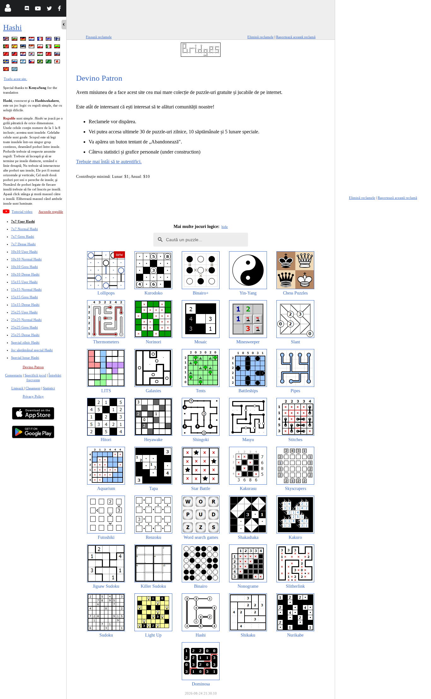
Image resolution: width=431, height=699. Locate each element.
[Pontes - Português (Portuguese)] (6, 47)
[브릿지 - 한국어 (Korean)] (32, 55)
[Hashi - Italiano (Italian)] (49, 47)
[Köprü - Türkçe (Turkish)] (49, 55)
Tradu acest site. (15, 79)
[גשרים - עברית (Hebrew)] (23, 63)
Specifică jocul (35, 375)
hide (224, 227)
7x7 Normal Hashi (24, 229)
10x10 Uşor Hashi (24, 251)
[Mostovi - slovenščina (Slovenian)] (57, 55)
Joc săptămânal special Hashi (32, 350)
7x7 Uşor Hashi (23, 221)
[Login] (7, 9)
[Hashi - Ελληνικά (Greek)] (15, 70)
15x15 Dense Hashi (25, 304)
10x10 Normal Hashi (26, 259)
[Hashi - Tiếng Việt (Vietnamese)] (6, 70)
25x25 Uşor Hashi (24, 312)
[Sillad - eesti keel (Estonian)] (23, 47)
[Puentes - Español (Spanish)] (15, 47)
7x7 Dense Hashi (23, 244)
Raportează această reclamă (296, 37)
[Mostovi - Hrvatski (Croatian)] (23, 55)
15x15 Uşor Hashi (24, 282)
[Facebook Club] (60, 9)
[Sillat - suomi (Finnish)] (57, 40)
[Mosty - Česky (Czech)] (32, 63)
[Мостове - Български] (15, 40)
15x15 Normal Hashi (26, 289)
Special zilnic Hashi (25, 342)
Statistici (49, 388)
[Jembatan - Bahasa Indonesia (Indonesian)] (32, 47)
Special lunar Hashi (25, 357)
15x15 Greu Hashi (24, 297)
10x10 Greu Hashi (24, 267)
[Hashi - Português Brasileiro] (40, 63)
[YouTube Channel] (38, 9)
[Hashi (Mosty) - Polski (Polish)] (40, 47)
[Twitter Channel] (49, 9)
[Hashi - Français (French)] (40, 40)
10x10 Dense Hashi (25, 274)
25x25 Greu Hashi (24, 327)
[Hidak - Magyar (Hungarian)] (40, 55)
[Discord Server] (27, 9)
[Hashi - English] (6, 40)
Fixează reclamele (99, 37)
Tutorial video (22, 211)
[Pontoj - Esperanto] (49, 63)
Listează (17, 388)
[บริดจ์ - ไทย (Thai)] (49, 40)
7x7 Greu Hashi (22, 236)
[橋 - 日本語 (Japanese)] (57, 63)
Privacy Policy (33, 396)
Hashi (12, 27)
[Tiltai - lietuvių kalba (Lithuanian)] (57, 47)
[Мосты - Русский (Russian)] (15, 63)
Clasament (33, 388)
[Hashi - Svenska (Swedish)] (6, 63)
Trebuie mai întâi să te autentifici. (109, 161)
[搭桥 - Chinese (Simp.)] (6, 55)
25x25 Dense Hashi (25, 335)
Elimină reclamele (260, 37)
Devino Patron (33, 367)
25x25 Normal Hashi (26, 320)
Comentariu (13, 375)
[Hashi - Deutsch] (23, 40)
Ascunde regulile (50, 211)
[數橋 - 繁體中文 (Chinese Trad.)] (15, 55)
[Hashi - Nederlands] (32, 40)
